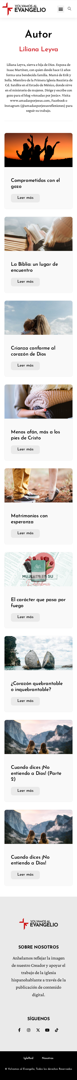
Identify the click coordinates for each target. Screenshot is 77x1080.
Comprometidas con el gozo (35, 183)
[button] (60, 9)
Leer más (25, 198)
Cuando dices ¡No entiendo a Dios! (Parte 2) (36, 773)
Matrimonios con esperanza (29, 519)
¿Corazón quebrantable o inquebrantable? (37, 686)
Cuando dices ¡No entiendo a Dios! (30, 860)
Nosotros (47, 1058)
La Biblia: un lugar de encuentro (34, 267)
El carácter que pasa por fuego (38, 602)
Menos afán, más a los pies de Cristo (35, 435)
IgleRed (28, 1058)
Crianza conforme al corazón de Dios (33, 351)
